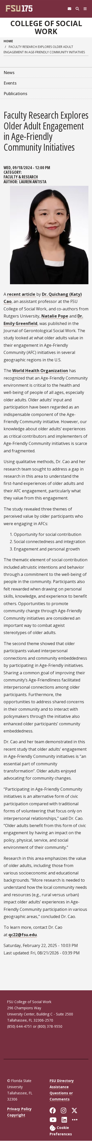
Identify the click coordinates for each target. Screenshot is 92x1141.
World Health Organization (40, 370)
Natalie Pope (54, 316)
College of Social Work (46, 27)
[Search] (77, 8)
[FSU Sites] (85, 8)
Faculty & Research (21, 177)
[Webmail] (69, 8)
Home (8, 41)
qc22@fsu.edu (22, 935)
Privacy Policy (19, 1108)
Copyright (16, 1115)
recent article (21, 294)
